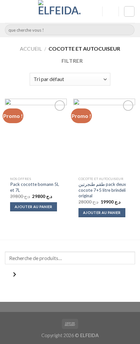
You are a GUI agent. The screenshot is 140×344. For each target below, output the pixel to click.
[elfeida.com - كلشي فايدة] (59, 11)
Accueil (31, 48)
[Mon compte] (94, 11)
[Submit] (128, 30)
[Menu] (9, 11)
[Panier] (129, 11)
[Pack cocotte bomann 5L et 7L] (36, 136)
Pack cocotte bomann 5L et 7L (34, 187)
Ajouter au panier (33, 207)
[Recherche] (14, 276)
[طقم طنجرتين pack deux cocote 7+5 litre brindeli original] (104, 136)
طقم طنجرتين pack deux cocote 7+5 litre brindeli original (102, 190)
